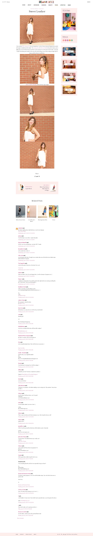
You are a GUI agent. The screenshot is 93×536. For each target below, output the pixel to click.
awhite (19, 402)
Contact (22, 534)
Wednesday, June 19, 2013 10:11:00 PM (26, 239)
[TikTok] (70, 40)
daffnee (19, 370)
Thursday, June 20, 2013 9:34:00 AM (25, 376)
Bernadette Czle (21, 249)
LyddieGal (20, 228)
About (29, 5)
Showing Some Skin (42, 219)
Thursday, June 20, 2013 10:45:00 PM (26, 502)
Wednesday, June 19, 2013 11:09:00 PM (26, 252)
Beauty (50, 5)
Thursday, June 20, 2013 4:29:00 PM (25, 452)
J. (18, 505)
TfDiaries (70, 534)
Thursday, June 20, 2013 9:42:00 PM (25, 470)
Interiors (36, 5)
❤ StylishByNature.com (22, 331)
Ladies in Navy (21, 300)
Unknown (20, 272)
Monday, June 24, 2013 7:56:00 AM (25, 515)
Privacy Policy (29, 534)
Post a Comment (20, 518)
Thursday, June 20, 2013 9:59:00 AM (25, 390)
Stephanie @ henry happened (24, 335)
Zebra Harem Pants (20, 219)
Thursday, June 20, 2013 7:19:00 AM (25, 350)
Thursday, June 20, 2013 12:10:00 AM (26, 297)
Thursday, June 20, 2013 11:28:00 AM (26, 410)
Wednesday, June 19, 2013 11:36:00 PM (26, 276)
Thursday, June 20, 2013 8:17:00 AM (25, 360)
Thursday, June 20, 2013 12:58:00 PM (26, 423)
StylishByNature (21, 326)
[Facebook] (63, 40)
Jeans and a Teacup (22, 436)
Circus (53, 219)
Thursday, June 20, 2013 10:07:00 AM (26, 399)
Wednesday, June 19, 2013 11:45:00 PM (26, 284)
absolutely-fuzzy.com (25, 500)
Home (23, 5)
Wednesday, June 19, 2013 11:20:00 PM (26, 260)
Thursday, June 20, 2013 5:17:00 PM (25, 459)
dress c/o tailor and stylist (31, 84)
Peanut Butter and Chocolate (27, 374)
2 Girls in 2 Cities (22, 489)
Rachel (19, 379)
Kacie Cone (20, 308)
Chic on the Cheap (22, 231)
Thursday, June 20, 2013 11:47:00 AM (26, 417)
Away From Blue (21, 348)
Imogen (19, 455)
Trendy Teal (20, 268)
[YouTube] (72, 40)
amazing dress (36, 48)
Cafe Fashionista (21, 385)
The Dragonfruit (21, 263)
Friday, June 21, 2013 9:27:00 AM (25, 509)
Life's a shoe (20, 255)
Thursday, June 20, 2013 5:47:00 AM (25, 333)
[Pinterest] (68, 40)
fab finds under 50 (34, 8)
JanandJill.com (21, 426)
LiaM (19, 314)
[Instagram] (65, 40)
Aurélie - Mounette (22, 352)
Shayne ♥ (20, 279)
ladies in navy (22, 303)
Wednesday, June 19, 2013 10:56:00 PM (26, 246)
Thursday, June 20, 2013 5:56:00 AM (25, 339)
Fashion (44, 5)
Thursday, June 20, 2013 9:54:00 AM (25, 382)
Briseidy (20, 363)
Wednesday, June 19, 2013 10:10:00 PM (26, 233)
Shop (69, 5)
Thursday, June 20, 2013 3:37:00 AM (25, 323)
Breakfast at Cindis (22, 287)
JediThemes (75, 534)
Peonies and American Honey (24, 473)
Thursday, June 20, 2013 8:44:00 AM (25, 367)
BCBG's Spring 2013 (26, 46)
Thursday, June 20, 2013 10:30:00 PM (26, 486)
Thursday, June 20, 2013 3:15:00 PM (25, 443)
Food (56, 5)
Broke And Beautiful (22, 242)
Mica (19, 342)
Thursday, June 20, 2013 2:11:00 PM (25, 434)
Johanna (19, 236)
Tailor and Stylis (44, 48)
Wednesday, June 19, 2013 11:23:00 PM (26, 269)
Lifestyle (62, 5)
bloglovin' (36, 374)
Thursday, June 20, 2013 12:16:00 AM (26, 305)
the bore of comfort (22, 512)
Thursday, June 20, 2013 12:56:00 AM (26, 311)
